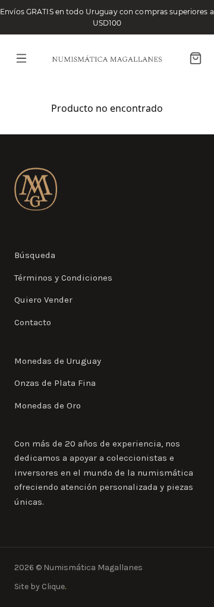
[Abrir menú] (21, 58)
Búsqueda (34, 255)
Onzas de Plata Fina (55, 383)
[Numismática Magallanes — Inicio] (107, 58)
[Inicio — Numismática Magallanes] (35, 189)
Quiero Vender (43, 299)
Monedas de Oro (47, 405)
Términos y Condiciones (63, 277)
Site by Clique (40, 586)
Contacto (32, 322)
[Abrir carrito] (195, 58)
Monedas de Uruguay (57, 361)
